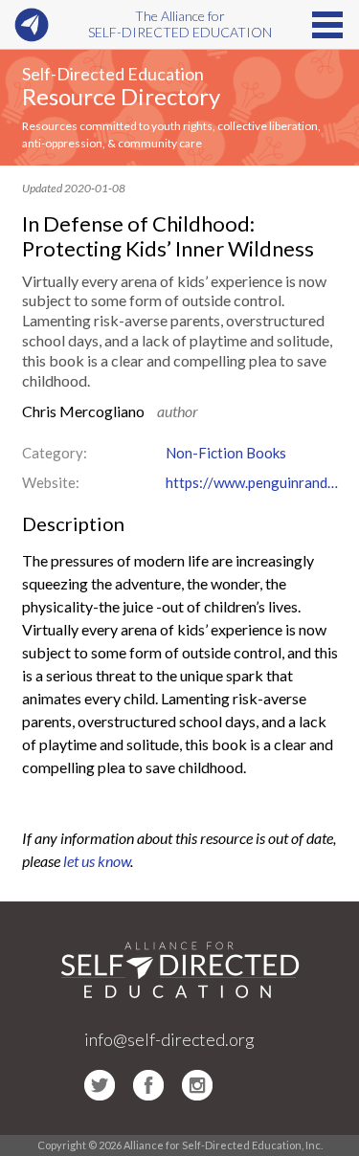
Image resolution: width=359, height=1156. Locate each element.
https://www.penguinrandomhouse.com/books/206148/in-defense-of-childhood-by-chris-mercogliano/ (252, 482)
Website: (50, 482)
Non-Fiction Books (226, 452)
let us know (96, 861)
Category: (54, 452)
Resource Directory (121, 96)
